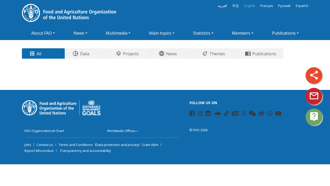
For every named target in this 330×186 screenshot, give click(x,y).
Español (302, 6)
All (35, 53)
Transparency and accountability (85, 150)
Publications (260, 53)
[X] (243, 113)
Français (266, 6)
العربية (222, 6)
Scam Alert (150, 144)
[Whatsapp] (270, 114)
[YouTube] (278, 114)
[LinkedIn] (208, 114)
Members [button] (241, 33)
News (168, 53)
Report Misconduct (39, 150)
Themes (213, 53)
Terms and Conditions (76, 144)
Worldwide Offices (121, 130)
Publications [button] (284, 33)
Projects (127, 53)
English (249, 6)
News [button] (78, 33)
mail (314, 96)
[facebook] (192, 114)
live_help (314, 116)
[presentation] (43, 53)
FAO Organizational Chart (44, 130)
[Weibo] (262, 114)
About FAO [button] (41, 33)
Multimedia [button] (116, 33)
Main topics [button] (160, 33)
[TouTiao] (235, 113)
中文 (235, 6)
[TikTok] (226, 113)
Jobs (27, 144)
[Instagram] (200, 114)
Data (80, 53)
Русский (284, 6)
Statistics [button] (201, 33)
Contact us (45, 144)
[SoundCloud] (217, 114)
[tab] (43, 53)
